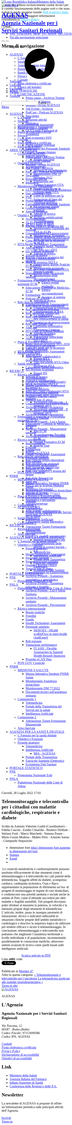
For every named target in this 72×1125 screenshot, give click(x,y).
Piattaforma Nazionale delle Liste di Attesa (44, 588)
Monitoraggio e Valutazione (35, 186)
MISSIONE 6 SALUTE (33, 479)
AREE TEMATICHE (23, 150)
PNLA (14, 584)
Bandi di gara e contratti (33, 128)
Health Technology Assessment (45, 385)
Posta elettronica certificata (34, 142)
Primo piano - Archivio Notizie (45, 157)
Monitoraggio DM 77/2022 (43, 494)
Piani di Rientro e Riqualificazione (39, 342)
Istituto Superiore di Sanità (26, 1082)
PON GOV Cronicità (31, 472)
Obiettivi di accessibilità (17, 1058)
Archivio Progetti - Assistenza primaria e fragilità (44, 416)
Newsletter (32, 175)
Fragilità (31, 447)
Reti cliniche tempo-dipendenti (45, 305)
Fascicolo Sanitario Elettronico (46, 564)
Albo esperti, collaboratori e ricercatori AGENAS (43, 358)
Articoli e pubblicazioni (40, 258)
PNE (29, 197)
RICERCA (17, 371)
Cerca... (43, 103)
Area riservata (26, 534)
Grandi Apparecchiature (41, 208)
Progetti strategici (36, 548)
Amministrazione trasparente (36, 124)
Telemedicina (34, 508)
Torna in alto (10, 985)
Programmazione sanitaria (42, 392)
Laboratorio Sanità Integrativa (44, 367)
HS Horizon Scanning (40, 251)
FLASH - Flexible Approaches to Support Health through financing (49, 652)
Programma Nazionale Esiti (35, 581)
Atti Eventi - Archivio (39, 168)
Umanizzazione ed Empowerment (47, 233)
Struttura (23, 121)
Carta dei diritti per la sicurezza (45, 240)
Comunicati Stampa (38, 161)
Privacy (22, 135)
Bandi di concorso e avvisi (34, 132)
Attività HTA (34, 248)
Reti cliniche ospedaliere (33, 302)
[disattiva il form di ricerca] (7, 41)
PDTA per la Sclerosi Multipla (45, 331)
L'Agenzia (24, 117)
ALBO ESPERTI (29, 353)
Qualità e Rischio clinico (41, 396)
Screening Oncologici (39, 334)
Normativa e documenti (40, 345)
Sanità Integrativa (29, 363)
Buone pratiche (35, 443)
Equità (30, 450)
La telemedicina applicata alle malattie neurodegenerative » (36, 980)
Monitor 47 (26, 971)
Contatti (23, 139)
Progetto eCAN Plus (39, 468)
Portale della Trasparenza (49, 559)
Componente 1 (27, 505)
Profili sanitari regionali (40, 200)
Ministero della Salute (50, 1)
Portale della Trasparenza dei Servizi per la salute (44, 708)
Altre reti (31, 327)
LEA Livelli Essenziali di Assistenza (48, 190)
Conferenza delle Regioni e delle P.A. (33, 1086)
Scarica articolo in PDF (36, 955)
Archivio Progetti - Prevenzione (46, 436)
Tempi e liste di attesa (39, 400)
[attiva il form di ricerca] (3, 41)
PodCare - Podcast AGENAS (44, 171)
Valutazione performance (41, 465)
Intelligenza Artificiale (39, 519)
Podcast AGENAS (37, 298)
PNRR (14, 476)
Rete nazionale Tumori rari (42, 313)
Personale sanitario (37, 389)
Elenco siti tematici (29, 146)
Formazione (33, 295)
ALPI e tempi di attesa (40, 222)
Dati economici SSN (39, 193)
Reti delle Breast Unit (39, 324)
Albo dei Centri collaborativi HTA (47, 269)
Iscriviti (6, 1118)
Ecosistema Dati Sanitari (49, 570)
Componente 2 (27, 523)
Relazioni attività (36, 179)
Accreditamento (36, 219)
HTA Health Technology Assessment (41, 244)
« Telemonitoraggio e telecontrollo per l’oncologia (31, 976)
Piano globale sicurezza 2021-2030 (48, 237)
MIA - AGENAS (44, 753)
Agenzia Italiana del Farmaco (28, 1079)
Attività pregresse (37, 211)
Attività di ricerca (36, 255)
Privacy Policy (11, 1051)
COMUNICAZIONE (31, 153)
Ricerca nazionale (29, 374)
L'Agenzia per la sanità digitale (37, 541)
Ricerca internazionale (32, 439)
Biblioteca (32, 182)
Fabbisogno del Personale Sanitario (48, 204)
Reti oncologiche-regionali (42, 309)
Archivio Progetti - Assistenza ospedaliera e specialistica (44, 408)
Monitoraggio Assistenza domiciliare (49, 490)
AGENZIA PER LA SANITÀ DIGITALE (37, 537)
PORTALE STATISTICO (26, 573)
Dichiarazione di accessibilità (20, 1054)
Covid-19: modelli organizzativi (46, 382)
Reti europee (34, 461)
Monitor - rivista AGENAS (43, 164)
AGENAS (32, 22)
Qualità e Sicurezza (30, 215)
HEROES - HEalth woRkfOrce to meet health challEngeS (50, 634)
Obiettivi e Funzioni (30, 545)
